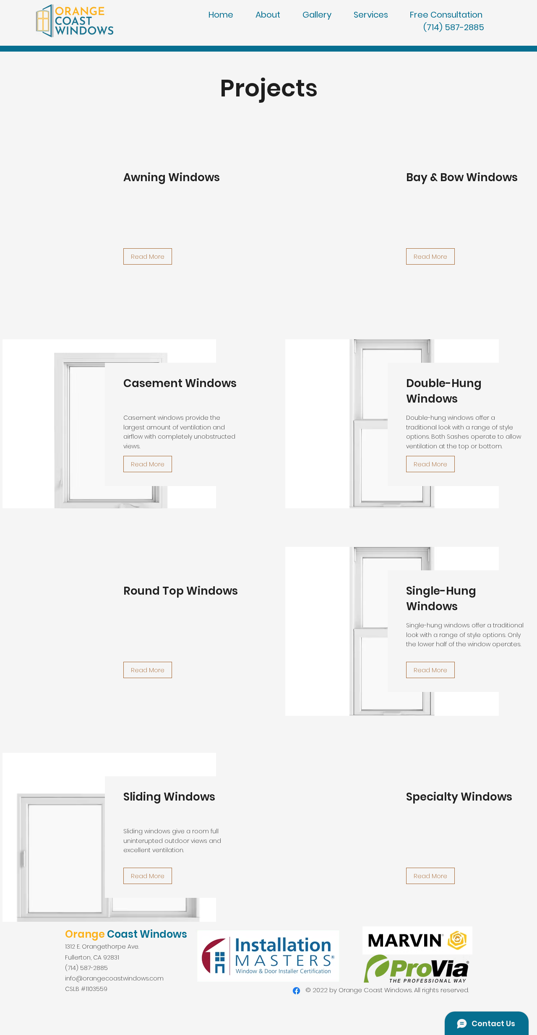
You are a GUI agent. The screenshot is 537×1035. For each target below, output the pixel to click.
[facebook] (296, 991)
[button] (453, 14)
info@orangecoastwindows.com (114, 978)
